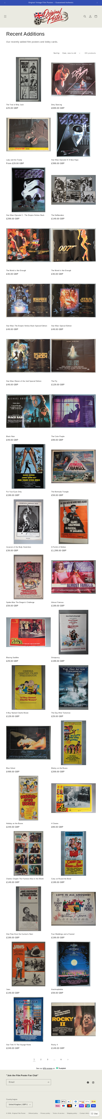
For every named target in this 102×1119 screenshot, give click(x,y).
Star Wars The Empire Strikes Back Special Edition (26, 326)
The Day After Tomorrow (60, 713)
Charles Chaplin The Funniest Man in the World (25, 879)
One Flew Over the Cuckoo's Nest (19, 934)
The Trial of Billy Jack (15, 105)
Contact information (86, 1113)
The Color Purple (58, 436)
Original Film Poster (19, 1113)
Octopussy (55, 657)
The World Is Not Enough (61, 270)
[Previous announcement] (5, 2)
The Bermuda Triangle (60, 492)
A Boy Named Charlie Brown (17, 713)
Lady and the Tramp (14, 160)
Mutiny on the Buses (59, 768)
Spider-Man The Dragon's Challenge (20, 602)
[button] (5, 16)
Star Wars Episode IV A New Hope (64, 160)
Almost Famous (57, 602)
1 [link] (34, 1059)
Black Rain (10, 436)
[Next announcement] (97, 2)
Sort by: (56, 53)
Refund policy (33, 1113)
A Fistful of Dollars (58, 547)
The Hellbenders (57, 215)
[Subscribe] (48, 1082)
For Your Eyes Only (14, 492)
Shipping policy (72, 1113)
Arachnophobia (57, 989)
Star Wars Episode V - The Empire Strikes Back (25, 215)
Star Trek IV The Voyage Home (18, 1045)
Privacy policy (45, 1113)
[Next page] (68, 1059)
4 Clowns (54, 823)
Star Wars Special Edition (61, 326)
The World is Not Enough (16, 270)
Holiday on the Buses (14, 823)
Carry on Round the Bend (61, 879)
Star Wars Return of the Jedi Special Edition (23, 381)
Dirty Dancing (56, 105)
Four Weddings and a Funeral (62, 934)
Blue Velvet (10, 768)
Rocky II (54, 1045)
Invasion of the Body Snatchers (18, 547)
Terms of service (58, 1113)
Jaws (8, 989)
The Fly (54, 381)
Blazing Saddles (12, 657)
